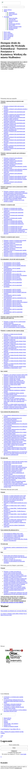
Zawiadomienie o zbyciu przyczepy (12, 278)
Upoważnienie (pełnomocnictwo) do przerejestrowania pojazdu (13, 418)
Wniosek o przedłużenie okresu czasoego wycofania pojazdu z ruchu (14, 393)
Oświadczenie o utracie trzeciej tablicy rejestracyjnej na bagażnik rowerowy (13, 470)
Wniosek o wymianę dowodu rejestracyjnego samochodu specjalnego (15, 344)
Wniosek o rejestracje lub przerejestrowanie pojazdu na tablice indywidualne (14, 115)
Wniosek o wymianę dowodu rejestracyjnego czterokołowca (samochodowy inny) (15, 367)
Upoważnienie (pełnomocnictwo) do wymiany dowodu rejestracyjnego (15, 432)
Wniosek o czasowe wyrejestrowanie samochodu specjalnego (13, 248)
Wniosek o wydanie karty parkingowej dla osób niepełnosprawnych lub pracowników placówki (15, 593)
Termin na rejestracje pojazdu (11, 726)
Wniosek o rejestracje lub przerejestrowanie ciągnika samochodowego (14, 129)
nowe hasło (23, 754)
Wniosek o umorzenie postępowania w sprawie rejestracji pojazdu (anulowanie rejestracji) (15, 407)
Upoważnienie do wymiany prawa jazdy (14, 535)
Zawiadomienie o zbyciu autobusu (12, 264)
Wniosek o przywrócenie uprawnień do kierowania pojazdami (13, 500)
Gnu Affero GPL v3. (15, 729)
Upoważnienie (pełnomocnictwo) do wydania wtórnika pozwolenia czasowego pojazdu (15, 438)
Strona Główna (8, 9)
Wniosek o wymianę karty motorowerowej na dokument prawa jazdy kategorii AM (15, 520)
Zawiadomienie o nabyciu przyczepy (13, 305)
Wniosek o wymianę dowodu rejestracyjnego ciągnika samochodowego (15, 347)
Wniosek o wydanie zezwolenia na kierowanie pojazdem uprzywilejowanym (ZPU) (15, 576)
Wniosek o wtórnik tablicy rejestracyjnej (13, 380)
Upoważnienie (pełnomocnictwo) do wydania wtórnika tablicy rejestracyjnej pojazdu (15, 441)
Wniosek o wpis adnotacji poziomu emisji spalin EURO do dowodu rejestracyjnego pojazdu (15, 375)
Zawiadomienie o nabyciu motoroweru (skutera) (15, 302)
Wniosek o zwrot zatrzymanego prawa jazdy (15, 498)
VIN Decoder (12, 19)
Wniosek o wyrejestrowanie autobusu (13, 221)
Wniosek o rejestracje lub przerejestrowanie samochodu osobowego (14, 121)
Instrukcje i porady (13, 21)
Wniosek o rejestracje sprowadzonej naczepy (15, 177)
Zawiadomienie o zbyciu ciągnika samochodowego (12, 269)
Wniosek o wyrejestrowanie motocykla (13, 222)
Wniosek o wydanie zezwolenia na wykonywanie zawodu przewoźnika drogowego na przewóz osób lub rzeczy (13, 573)
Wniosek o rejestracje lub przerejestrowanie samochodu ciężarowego (14, 123)
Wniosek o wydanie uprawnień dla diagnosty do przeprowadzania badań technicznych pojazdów (15, 590)
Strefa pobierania (12, 14)
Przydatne (6, 16)
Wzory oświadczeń (8, 36)
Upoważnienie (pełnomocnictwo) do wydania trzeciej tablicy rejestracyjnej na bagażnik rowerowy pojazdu (15, 445)
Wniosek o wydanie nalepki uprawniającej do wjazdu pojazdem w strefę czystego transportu (15, 405)
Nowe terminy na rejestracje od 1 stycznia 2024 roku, (14, 610)
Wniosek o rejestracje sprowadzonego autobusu (15, 169)
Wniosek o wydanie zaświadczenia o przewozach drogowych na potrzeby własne (14, 586)
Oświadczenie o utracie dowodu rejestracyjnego (15, 461)
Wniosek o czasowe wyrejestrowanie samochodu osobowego (13, 242)
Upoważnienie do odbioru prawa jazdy (13, 533)
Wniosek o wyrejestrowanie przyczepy (13, 226)
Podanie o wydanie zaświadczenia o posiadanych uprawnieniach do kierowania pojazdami (14, 561)
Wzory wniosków (8, 33)
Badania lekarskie (13, 28)
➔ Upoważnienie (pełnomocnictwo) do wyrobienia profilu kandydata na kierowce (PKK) (14, 701)
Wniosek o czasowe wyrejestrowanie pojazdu (15, 240)
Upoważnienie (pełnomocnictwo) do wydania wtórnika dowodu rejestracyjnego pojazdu (15, 435)
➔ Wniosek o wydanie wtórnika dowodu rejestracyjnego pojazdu (14, 707)
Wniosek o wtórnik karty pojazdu (12, 379)
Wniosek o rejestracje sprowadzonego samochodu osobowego (13, 158)
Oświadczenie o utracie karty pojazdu (13, 465)
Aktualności (11, 12)
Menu (5, 11)
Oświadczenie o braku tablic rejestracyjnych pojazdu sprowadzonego (14, 479)
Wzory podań (7, 37)
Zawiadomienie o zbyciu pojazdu (12, 262)
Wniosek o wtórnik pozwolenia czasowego (14, 381)
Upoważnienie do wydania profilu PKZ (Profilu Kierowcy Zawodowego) (15, 539)
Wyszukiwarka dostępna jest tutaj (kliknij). (12, 602)
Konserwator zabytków (14, 23)
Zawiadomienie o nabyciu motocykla (13, 300)
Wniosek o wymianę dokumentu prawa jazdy (15, 495)
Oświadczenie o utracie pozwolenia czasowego (15, 467)
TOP (2, 735)
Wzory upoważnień (8, 35)
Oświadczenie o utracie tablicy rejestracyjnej (15, 468)
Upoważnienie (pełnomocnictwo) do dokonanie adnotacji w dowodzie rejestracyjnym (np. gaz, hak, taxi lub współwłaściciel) (15, 453)
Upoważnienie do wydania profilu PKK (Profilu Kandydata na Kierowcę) (13, 537)
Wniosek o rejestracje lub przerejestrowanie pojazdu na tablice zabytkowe (14, 118)
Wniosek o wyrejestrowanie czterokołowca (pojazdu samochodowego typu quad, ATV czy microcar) (15, 232)
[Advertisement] (14, 84)
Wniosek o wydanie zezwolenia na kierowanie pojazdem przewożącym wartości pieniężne (15, 579)
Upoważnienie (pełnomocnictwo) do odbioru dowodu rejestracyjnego (15, 430)
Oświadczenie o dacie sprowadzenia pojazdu (15, 481)
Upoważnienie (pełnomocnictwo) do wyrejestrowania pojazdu (13, 421)
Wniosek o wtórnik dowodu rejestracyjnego (14, 377)
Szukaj (10, 15)
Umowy (6, 720)
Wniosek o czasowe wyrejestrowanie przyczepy (15, 254)
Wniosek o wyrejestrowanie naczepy (13, 228)
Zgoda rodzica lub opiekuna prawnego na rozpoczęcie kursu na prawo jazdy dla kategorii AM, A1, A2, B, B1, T (15, 557)
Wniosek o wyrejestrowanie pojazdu (13, 208)
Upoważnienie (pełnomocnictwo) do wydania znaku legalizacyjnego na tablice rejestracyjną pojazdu (15, 449)
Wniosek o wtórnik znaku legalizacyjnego (14, 383)
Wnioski (6, 722)
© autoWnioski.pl (5, 729)
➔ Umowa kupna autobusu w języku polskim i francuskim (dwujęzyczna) (15, 710)
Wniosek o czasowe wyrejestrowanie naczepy (15, 256)
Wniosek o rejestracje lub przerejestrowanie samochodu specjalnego (14, 126)
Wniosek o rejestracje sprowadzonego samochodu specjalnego (13, 164)
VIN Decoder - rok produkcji (11, 723)
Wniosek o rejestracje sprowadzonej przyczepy (15, 176)
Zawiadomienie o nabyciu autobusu (12, 291)
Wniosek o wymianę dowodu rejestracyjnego (15, 337)
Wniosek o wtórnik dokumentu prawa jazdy (14, 497)
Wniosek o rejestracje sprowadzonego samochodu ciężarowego (13, 161)
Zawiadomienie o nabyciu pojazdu (12, 289)
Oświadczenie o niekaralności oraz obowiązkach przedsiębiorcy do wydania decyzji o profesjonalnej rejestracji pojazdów (15, 326)
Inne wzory (6, 39)
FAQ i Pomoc (7, 719)
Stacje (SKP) (11, 25)
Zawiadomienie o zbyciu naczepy (12, 276)
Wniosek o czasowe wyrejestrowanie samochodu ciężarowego (13, 245)
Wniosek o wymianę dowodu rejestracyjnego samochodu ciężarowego (15, 341)
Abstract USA (7, 725)
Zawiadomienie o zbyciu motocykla (12, 274)
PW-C (2, 731)
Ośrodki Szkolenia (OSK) (15, 26)
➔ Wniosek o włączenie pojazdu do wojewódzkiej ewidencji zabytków (12, 704)
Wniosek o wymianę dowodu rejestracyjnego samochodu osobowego (15, 339)
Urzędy (10, 22)
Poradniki (11, 29)
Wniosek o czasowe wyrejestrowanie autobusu (15, 253)
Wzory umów (7, 32)
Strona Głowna (7, 718)
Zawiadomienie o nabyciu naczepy (12, 303)
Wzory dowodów (12, 18)
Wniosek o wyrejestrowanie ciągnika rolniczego (15, 229)
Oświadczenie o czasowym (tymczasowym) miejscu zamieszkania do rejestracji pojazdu (14, 476)
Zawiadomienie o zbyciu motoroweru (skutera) (15, 275)
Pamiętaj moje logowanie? (14, 752)
